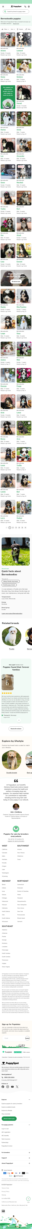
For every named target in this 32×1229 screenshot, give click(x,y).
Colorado (4, 853)
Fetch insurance (6, 1139)
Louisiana (4, 947)
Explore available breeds (8, 1107)
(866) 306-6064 (9, 1077)
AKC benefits (5, 1135)
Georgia (4, 940)
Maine (19, 895)
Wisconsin (5, 921)
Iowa (3, 891)
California (4, 849)
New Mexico (21, 853)
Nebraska (4, 908)
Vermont (19, 921)
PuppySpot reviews (7, 1146)
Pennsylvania (21, 915)
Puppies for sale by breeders (15, 1057)
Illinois (3, 884)
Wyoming (5, 876)
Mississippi (5, 950)
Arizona (19, 849)
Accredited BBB (6, 1198)
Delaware (20, 888)
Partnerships (5, 1142)
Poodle (11, 649)
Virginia (4, 963)
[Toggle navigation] (3, 6)
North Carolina (6, 953)
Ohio (3, 915)
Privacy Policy (5, 1191)
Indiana (4, 888)
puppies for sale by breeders (16, 841)
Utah (3, 869)
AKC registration (6, 1132)
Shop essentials (6, 1114)
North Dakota (6, 911)
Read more (16, 23)
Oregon (4, 866)
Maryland (20, 898)
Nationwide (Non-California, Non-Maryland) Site (14, 1205)
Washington (5, 873)
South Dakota (6, 918)
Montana (4, 859)
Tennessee (5, 960)
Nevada (4, 863)
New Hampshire (22, 905)
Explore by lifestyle (7, 1110)
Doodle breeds (11, 773)
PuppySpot (4, 1057)
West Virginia (6, 967)
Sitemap (4, 1195)
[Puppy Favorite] (13, 34)
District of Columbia (22, 891)
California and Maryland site (9, 1202)
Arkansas (4, 933)
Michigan (4, 898)
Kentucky (4, 943)
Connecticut (20, 884)
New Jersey (20, 908)
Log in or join (5, 1128)
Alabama (4, 930)
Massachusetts (21, 901)
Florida (4, 936)
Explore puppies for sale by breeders (12, 1103)
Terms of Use (5, 1188)
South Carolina (6, 957)
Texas (19, 859)
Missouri (4, 905)
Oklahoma (20, 856)
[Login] (29, 6)
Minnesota (5, 901)
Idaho (3, 856)
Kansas (4, 895)
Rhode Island (21, 918)
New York (20, 911)
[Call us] (25, 6)
